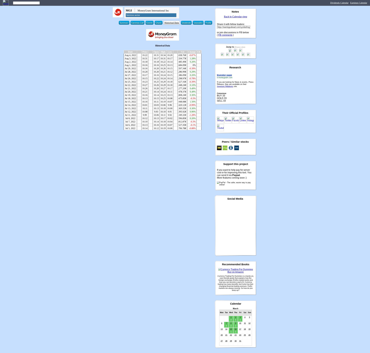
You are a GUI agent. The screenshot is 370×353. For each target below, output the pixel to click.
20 (222, 335)
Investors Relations (225, 86)
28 (226, 341)
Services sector (133, 15)
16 (236, 329)
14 (226, 329)
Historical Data (171, 23)
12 (249, 323)
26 (249, 335)
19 (249, 329)
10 (240, 323)
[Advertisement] (162, 153)
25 (245, 335)
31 (240, 341)
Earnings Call (137, 23)
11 (245, 323)
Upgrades (198, 23)
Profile (208, 23)
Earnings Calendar (358, 3)
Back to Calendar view (235, 16)
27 (222, 341)
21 (226, 335)
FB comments (225, 35)
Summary (124, 23)
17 (240, 329)
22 (231, 335)
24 (240, 335)
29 (231, 341)
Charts (159, 23)
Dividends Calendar (339, 3)
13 (222, 329)
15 (231, 329)
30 (236, 341)
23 (236, 335)
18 (245, 329)
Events (149, 23)
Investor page (224, 75)
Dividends (186, 23)
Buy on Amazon (235, 272)
